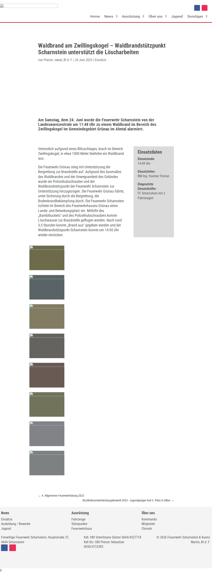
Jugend (177, 16)
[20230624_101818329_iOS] (46, 366)
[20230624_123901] (46, 395)
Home (95, 16)
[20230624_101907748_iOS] (46, 336)
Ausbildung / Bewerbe (15, 524)
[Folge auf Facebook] (197, 8)
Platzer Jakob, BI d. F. (58, 60)
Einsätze (100, 60)
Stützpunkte (79, 524)
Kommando (149, 519)
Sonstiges (195, 16)
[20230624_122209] (46, 424)
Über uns (156, 16)
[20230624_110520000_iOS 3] (46, 307)
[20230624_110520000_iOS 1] (46, 278)
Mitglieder (148, 524)
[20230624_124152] (46, 454)
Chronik (147, 529)
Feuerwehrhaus (81, 529)
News (108, 16)
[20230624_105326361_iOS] (46, 248)
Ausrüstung (131, 16)
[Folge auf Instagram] (204, 8)
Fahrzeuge (78, 519)
